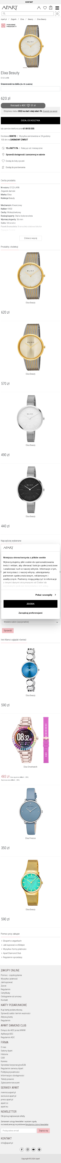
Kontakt (4, 1000)
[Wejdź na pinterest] (39, 1149)
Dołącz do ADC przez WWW (13, 1030)
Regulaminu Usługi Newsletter (36, 1125)
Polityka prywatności (10, 1072)
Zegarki (13, 19)
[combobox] (31, 622)
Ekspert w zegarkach (12, 941)
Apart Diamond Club (12, 953)
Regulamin (5, 989)
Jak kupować (7, 982)
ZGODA (30, 604)
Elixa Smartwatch (30, 767)
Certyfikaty (5, 993)
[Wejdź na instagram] (28, 1149)
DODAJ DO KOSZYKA (30, 120)
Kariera (4, 1061)
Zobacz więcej (30, 238)
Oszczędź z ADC (23, 105)
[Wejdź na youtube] (33, 1149)
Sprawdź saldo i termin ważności (15, 1013)
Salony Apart (6, 1051)
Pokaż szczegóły (43, 595)
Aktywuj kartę (7, 1017)
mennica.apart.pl (8, 1092)
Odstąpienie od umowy (11, 996)
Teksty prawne (7, 1079)
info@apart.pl (7, 1143)
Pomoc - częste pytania (11, 975)
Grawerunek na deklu (16, 84)
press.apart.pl (7, 1099)
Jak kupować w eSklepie (14, 945)
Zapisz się (43, 1130)
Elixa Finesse (30, 838)
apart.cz (4, 1103)
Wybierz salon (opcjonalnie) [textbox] (16, 622)
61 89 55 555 (28, 128)
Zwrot (3, 986)
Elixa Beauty (30, 303)
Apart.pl (4, 19)
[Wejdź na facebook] (22, 1149)
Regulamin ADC (8, 1037)
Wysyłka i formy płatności (14, 949)
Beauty (30, 19)
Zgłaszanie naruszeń (10, 1083)
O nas (3, 1047)
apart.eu (4, 1107)
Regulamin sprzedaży (12, 957)
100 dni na (14, 140)
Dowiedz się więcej (50, 111)
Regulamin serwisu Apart (12, 1068)
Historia (4, 1054)
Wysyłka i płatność (9, 979)
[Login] (39, 7)
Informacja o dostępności (12, 1075)
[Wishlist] (45, 7)
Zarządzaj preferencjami (30, 613)
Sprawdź (8, 630)
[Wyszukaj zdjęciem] (9, 25)
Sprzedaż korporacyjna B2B (13, 1065)
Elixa (22, 19)
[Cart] (50, 8)
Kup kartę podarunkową (11, 1010)
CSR (3, 1058)
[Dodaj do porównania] (2, 167)
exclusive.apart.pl (8, 1096)
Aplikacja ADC (7, 1034)
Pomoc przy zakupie (10, 933)
